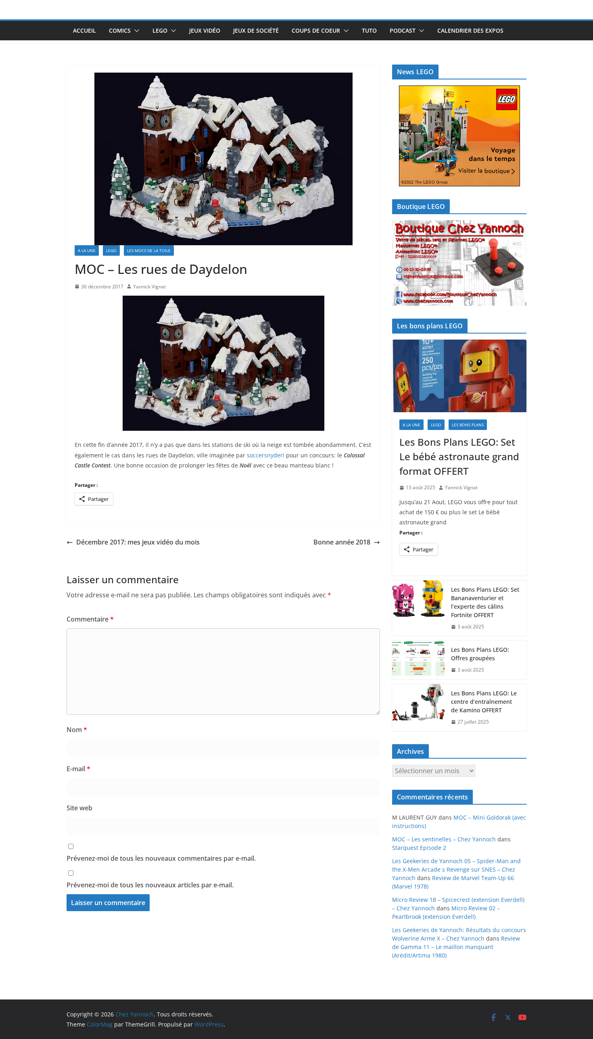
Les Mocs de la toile (149, 250)
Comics (120, 30)
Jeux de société (256, 30)
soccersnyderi (265, 455)
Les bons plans (468, 425)
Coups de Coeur (316, 30)
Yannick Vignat (149, 286)
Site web (79, 807)
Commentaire (90, 619)
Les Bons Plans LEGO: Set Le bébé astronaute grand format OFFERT (459, 456)
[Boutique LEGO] (459, 263)
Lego (159, 30)
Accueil (84, 30)
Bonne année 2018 (341, 542)
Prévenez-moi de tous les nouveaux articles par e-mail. (150, 884)
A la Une (87, 250)
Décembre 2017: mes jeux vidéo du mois (138, 542)
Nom (77, 729)
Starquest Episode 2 (419, 847)
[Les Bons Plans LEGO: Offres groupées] (418, 660)
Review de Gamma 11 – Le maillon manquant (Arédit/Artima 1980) (456, 947)
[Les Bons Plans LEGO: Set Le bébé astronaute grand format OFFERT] (459, 376)
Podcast (403, 30)
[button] (135, 30)
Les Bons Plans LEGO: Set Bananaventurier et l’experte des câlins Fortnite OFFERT (485, 602)
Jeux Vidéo (204, 30)
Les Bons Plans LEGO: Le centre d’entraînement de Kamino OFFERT (484, 701)
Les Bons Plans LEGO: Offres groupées (480, 654)
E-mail (78, 768)
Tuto (369, 30)
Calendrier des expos (470, 30)
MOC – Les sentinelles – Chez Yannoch (444, 839)
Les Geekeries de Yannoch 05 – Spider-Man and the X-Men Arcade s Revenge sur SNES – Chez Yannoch (456, 869)
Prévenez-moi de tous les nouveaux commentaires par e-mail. (161, 858)
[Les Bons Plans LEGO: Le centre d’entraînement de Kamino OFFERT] (418, 707)
